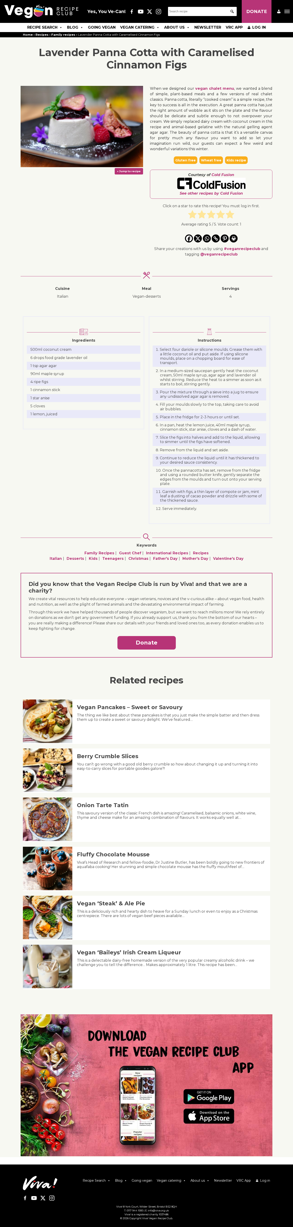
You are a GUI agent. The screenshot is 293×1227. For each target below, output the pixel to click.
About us (174, 27)
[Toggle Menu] (287, 11)
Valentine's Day (228, 558)
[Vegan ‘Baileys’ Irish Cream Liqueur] (49, 987)
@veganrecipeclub (219, 254)
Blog (72, 27)
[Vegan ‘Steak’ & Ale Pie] (49, 938)
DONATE (256, 11)
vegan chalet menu (214, 88)
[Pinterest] (225, 238)
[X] (198, 238)
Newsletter (207, 27)
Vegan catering (137, 27)
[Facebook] (189, 238)
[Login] (279, 11)
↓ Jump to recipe (129, 171)
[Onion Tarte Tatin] (49, 840)
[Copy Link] (216, 238)
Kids (93, 558)
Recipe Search (42, 27)
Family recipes (63, 34)
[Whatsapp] (207, 238)
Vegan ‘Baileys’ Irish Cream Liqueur (129, 952)
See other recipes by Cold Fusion (211, 193)
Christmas (138, 558)
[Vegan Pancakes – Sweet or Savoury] (49, 742)
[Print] (234, 238)
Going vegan (102, 27)
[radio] (192, 215)
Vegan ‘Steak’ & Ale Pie (111, 903)
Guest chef (130, 553)
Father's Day (165, 558)
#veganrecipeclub (242, 249)
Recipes (42, 34)
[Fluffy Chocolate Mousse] (49, 889)
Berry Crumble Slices (107, 756)
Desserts (75, 558)
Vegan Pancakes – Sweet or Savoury (129, 707)
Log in (259, 27)
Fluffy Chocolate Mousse (113, 854)
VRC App (234, 27)
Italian (56, 558)
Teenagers (113, 558)
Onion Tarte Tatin (103, 805)
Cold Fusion (223, 175)
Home (28, 34)
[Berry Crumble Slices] (49, 791)
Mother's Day (195, 558)
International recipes (167, 553)
